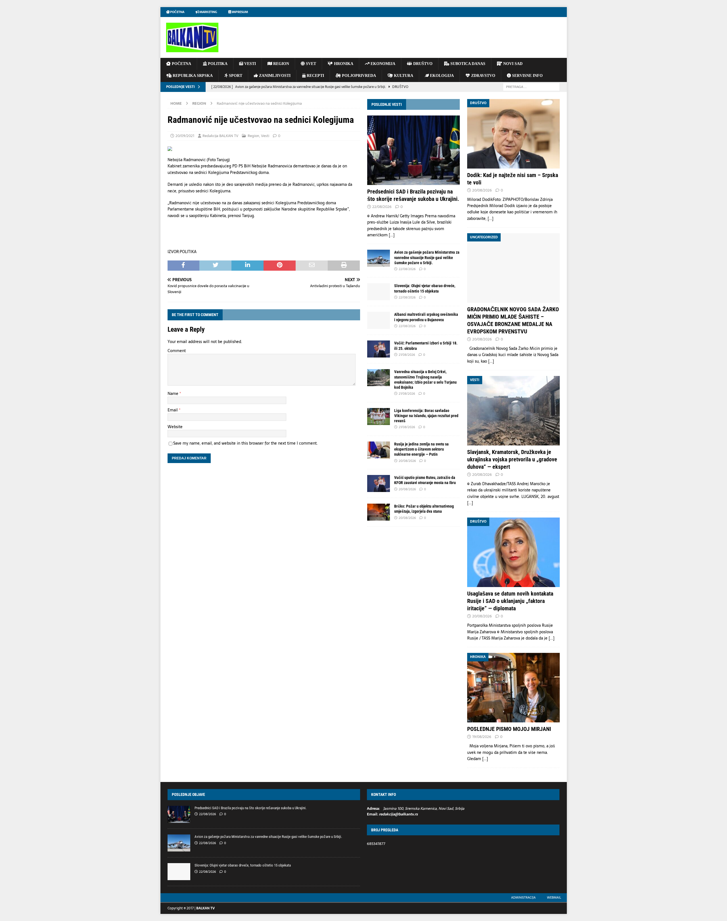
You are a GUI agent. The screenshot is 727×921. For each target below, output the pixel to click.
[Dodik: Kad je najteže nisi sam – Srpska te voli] (513, 134)
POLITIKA (217, 64)
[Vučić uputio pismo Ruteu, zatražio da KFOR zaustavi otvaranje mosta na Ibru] (378, 483)
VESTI (249, 64)
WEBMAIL (554, 897)
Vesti (265, 136)
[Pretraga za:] (531, 86)
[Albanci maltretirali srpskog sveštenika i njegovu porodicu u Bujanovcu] (378, 320)
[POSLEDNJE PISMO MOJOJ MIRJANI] (513, 687)
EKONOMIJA (382, 64)
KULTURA (403, 75)
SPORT (235, 75)
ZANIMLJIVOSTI (274, 75)
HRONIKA (343, 64)
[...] (391, 235)
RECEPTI (315, 75)
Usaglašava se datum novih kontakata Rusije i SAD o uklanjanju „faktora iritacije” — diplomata (510, 601)
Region (253, 136)
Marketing (208, 11)
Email (173, 410)
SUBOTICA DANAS (467, 64)
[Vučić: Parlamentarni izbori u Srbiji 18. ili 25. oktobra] (378, 349)
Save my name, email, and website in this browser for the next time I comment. (245, 443)
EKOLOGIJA (441, 75)
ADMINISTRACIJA (523, 897)
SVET (310, 64)
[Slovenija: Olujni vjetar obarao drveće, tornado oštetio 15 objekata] (378, 291)
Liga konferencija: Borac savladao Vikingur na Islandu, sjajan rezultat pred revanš (426, 415)
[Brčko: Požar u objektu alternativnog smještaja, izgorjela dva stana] (378, 512)
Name (173, 393)
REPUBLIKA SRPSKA (192, 75)
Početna (177, 11)
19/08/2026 (481, 737)
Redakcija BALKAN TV (220, 136)
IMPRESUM (239, 11)
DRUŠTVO (422, 64)
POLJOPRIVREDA (358, 75)
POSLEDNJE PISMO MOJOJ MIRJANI (509, 729)
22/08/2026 (382, 207)
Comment (177, 351)
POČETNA (181, 64)
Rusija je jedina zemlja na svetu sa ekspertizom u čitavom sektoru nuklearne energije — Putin (421, 449)
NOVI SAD (512, 64)
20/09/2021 (185, 136)
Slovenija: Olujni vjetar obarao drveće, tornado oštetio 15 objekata (243, 865)
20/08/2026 (407, 460)
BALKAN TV (205, 908)
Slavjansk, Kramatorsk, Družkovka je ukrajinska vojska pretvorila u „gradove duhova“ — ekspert (512, 459)
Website (175, 427)
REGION (280, 64)
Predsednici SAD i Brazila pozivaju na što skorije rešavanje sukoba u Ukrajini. (250, 808)
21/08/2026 (407, 354)
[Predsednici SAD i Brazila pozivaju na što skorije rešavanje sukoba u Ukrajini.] (413, 150)
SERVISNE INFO (527, 75)
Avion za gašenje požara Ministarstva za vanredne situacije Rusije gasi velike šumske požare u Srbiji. (426, 257)
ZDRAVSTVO (482, 75)
